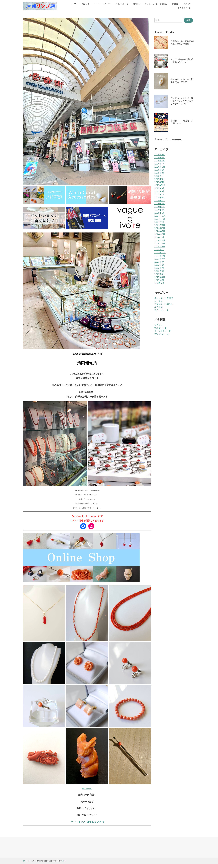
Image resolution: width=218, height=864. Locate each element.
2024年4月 (159, 240)
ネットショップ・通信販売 (156, 4)
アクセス (187, 4)
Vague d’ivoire (102, 4)
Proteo (26, 861)
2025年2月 (159, 210)
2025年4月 (159, 203)
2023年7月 (159, 268)
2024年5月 (159, 237)
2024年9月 (159, 225)
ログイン (158, 325)
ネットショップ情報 (163, 298)
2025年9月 (159, 188)
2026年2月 (159, 173)
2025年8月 (159, 191)
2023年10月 (160, 259)
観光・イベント (161, 310)
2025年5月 (159, 200)
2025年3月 (159, 206)
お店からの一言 (122, 4)
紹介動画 (158, 307)
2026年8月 (159, 154)
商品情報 (158, 301)
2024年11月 (159, 219)
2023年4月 (159, 277)
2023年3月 (159, 280)
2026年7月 (159, 157)
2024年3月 (159, 243)
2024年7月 (159, 231)
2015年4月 (159, 283)
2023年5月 (159, 274)
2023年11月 (159, 256)
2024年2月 (159, 246)
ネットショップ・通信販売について (87, 821)
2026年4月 (159, 167)
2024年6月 (159, 234)
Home (74, 4)
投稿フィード (160, 328)
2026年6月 (159, 160)
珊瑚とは (136, 4)
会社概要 (175, 4)
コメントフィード (162, 331)
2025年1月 (159, 213)
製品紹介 (85, 4)
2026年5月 (159, 164)
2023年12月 (160, 252)
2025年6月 (159, 197)
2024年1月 (159, 249)
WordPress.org (161, 334)
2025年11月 (159, 182)
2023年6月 (159, 271)
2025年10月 (160, 185)
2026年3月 (159, 170)
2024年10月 (160, 222)
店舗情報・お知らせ (163, 304)
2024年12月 (160, 216)
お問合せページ (184, 8)
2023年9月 (159, 262)
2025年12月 (159, 179)
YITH (64, 861)
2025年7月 (159, 194)
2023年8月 (159, 265)
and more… (87, 789)
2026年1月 (159, 176)
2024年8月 (159, 228)
